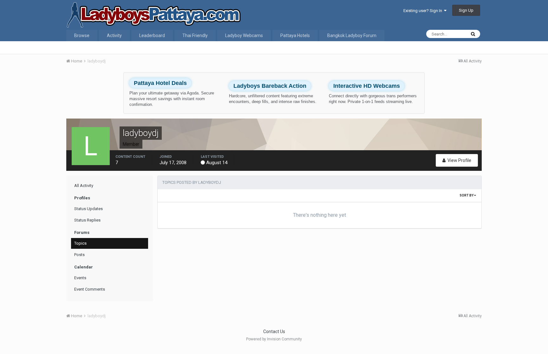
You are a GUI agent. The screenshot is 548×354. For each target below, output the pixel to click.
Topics (80, 243)
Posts (79, 254)
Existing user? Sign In (423, 10)
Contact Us (274, 331)
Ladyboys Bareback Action (269, 86)
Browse (81, 35)
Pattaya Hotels (295, 35)
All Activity (83, 185)
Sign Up (466, 10)
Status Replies (87, 220)
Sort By (467, 195)
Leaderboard (152, 35)
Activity (114, 35)
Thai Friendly (195, 35)
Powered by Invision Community (274, 339)
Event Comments (89, 289)
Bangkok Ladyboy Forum (351, 35)
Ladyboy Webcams (244, 35)
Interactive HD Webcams (366, 86)
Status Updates (88, 208)
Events (80, 277)
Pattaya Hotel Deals (160, 83)
